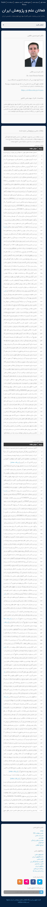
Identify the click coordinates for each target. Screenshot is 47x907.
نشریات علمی (39, 835)
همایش (41, 838)
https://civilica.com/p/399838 (32, 90)
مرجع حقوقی (39, 845)
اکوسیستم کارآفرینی (36, 861)
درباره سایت (35, 2)
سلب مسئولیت (18, 2)
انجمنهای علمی (39, 854)
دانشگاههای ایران (37, 857)
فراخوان (40, 842)
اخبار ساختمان (39, 864)
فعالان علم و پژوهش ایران (23, 10)
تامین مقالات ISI (38, 833)
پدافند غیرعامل (38, 868)
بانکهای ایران (39, 866)
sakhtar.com (22, 902)
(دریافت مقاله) (15, 462)
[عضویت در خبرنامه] (41, 892)
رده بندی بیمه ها (38, 871)
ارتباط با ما (10, 2)
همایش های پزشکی (37, 840)
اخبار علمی (40, 859)
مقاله (41, 831)
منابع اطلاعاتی (27, 2)
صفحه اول (43, 2)
